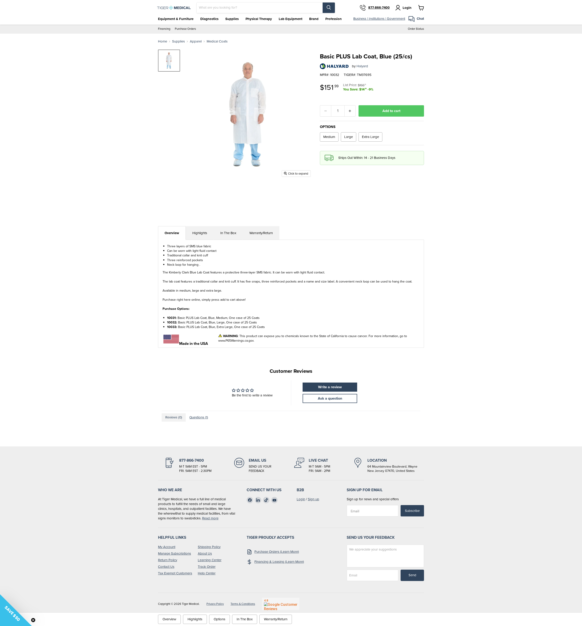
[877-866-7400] (188, 465)
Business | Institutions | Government (379, 18)
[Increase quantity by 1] (350, 111)
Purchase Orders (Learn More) (276, 551)
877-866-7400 (379, 8)
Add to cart (391, 110)
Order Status (416, 29)
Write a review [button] (330, 387)
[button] (16, 610)
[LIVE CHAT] (312, 465)
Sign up (313, 499)
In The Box (228, 232)
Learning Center (209, 560)
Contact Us (166, 566)
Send (412, 575)
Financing (164, 29)
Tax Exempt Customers (175, 573)
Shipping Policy (209, 546)
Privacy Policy (215, 603)
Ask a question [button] (330, 398)
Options (219, 619)
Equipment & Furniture (175, 18)
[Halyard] (334, 66)
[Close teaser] (33, 620)
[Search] (329, 8)
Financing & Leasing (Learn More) (279, 561)
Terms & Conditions (243, 603)
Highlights (199, 232)
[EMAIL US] (252, 465)
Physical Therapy (259, 18)
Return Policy (167, 560)
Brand (314, 18)
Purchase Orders (185, 29)
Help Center (207, 573)
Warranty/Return (261, 232)
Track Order (207, 566)
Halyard (362, 66)
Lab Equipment (290, 18)
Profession (333, 18)
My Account (166, 546)
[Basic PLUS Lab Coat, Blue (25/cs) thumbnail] (169, 61)
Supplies (232, 18)
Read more (210, 518)
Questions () (198, 417)
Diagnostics (209, 18)
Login (301, 499)
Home (162, 41)
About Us (205, 553)
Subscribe (412, 510)
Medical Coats (217, 41)
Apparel (196, 41)
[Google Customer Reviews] (280, 604)
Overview (172, 232)
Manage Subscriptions (174, 553)
